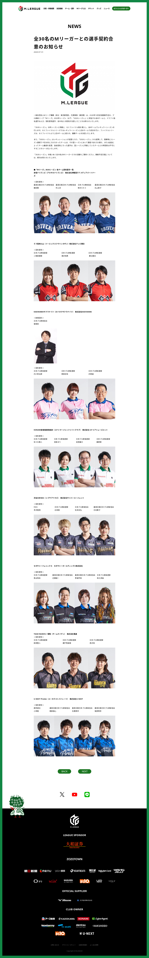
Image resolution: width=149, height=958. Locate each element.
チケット (91, 8)
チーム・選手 (69, 8)
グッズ (99, 8)
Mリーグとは (81, 8)
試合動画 (60, 8)
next (85, 771)
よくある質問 (94, 945)
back (64, 771)
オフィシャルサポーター (121, 8)
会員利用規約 (83, 945)
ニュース (107, 8)
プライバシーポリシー (69, 945)
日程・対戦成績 (48, 8)
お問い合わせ (55, 945)
